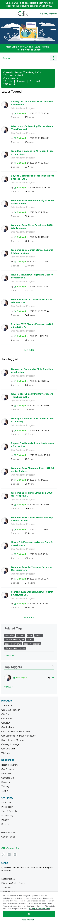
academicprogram (13, 644)
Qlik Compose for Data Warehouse (18, 735)
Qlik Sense (6, 714)
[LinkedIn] (9, 854)
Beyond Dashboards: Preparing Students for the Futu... (32, 177)
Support (5, 790)
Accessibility (7, 815)
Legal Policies (8, 878)
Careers (5, 824)
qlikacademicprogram (14, 639)
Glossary (5, 782)
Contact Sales (8, 836)
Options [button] (53, 58)
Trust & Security (9, 811)
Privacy (5, 819)
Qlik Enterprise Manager (13, 740)
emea (29, 635)
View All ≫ (29, 350)
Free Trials (6, 773)
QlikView (5, 722)
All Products (7, 705)
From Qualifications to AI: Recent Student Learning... (32, 152)
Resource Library (9, 764)
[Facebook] (15, 854)
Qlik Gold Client (8, 748)
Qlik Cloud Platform (10, 710)
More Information (29, 920)
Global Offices (8, 832)
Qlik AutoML (7, 718)
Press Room (7, 806)
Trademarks (7, 887)
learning (38, 635)
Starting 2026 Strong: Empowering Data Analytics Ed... (32, 326)
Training (5, 786)
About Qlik (6, 802)
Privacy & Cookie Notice (13, 883)
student (30, 639)
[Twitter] (3, 854)
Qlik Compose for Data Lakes (15, 731)
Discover (28, 30)
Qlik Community (10, 848)
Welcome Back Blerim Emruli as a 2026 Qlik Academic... (32, 227)
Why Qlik (5, 753)
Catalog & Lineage (10, 744)
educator (21, 635)
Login (40, 2)
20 (52, 677)
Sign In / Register (48, 14)
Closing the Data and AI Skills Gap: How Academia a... (32, 103)
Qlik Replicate (7, 727)
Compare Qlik (7, 777)
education (9, 635)
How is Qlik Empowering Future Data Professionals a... (32, 276)
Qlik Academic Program (23, 108)
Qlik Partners (7, 769)
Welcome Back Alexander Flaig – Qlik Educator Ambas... (32, 202)
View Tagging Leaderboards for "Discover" (29, 666)
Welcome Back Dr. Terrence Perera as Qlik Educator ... (31, 301)
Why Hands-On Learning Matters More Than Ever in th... (32, 128)
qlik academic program (15, 648)
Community (9, 78)
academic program (32, 644)
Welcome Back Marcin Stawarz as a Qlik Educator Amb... (32, 251)
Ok (29, 914)
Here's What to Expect (29, 49)
